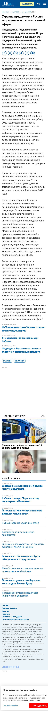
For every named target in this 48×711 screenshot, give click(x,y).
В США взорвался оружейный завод (20, 522)
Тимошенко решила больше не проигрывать (18, 533)
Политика (15, 12)
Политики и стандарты (12, 616)
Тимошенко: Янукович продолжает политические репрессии (20, 594)
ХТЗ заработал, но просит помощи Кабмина (20, 339)
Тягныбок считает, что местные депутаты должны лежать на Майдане (22, 570)
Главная (5, 12)
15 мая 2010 (26, 12)
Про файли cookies (10, 706)
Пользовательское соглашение (15, 619)
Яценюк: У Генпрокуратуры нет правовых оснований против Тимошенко (23, 545)
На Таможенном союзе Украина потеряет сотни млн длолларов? (23, 329)
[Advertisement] (24, 387)
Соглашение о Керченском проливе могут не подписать (22, 487)
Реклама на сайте (9, 608)
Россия (7, 360)
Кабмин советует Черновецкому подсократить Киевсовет (20, 499)
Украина (19, 360)
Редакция (6, 614)
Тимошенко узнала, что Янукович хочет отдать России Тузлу (21, 582)
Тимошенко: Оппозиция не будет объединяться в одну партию (21, 557)
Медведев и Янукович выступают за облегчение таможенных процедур (21, 350)
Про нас (5, 605)
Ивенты (5, 611)
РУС (38, 3)
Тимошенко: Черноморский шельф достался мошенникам (22, 512)
